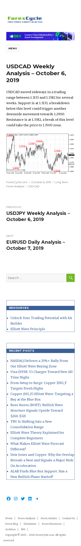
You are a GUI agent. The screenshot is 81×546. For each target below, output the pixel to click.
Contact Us (68, 518)
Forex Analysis (26, 518)
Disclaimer (30, 523)
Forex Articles (49, 518)
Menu (12, 48)
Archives (10, 529)
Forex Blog (11, 523)
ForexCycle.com (17, 182)
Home (9, 518)
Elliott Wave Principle (27, 329)
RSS (23, 529)
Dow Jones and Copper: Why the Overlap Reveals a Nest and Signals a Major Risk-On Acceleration (42, 460)
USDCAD (34, 186)
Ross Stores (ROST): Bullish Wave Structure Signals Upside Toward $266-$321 (36, 410)
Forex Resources (52, 523)
